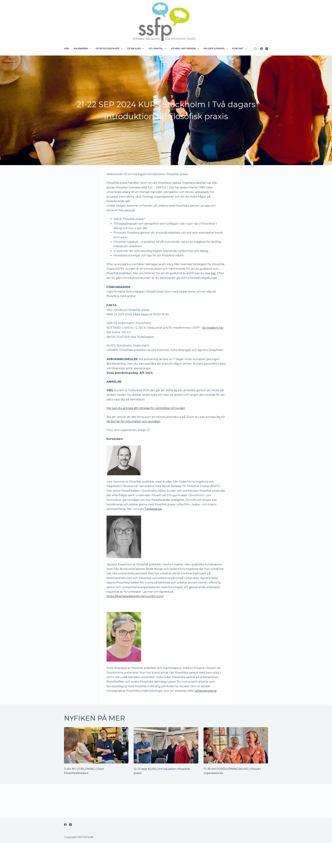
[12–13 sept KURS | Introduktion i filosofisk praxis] (166, 745)
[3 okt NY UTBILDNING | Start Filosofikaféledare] (96, 745)
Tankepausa (153, 509)
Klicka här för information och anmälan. (134, 421)
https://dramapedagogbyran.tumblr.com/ (135, 596)
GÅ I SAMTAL (156, 48)
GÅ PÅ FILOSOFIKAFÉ (107, 48)
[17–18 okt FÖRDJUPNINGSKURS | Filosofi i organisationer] (236, 745)
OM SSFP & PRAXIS (213, 48)
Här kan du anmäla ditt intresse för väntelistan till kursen (146, 408)
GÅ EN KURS (134, 48)
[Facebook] (261, 48)
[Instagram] (266, 48)
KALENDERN (81, 48)
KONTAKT (238, 48)
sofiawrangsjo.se (206, 690)
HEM (66, 48)
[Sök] (255, 48)
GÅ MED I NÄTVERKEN (183, 48)
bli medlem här (213, 327)
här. (213, 273)
